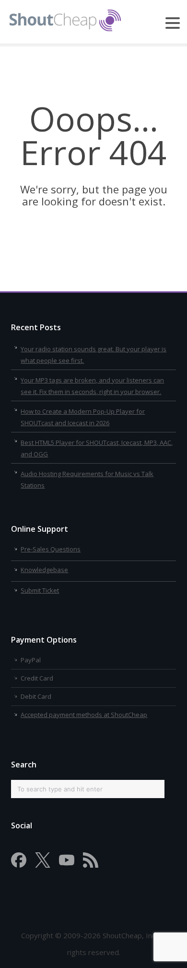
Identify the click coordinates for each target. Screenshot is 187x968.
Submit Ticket (40, 590)
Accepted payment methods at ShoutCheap (84, 714)
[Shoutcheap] (65, 28)
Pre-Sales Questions (51, 549)
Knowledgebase (44, 569)
